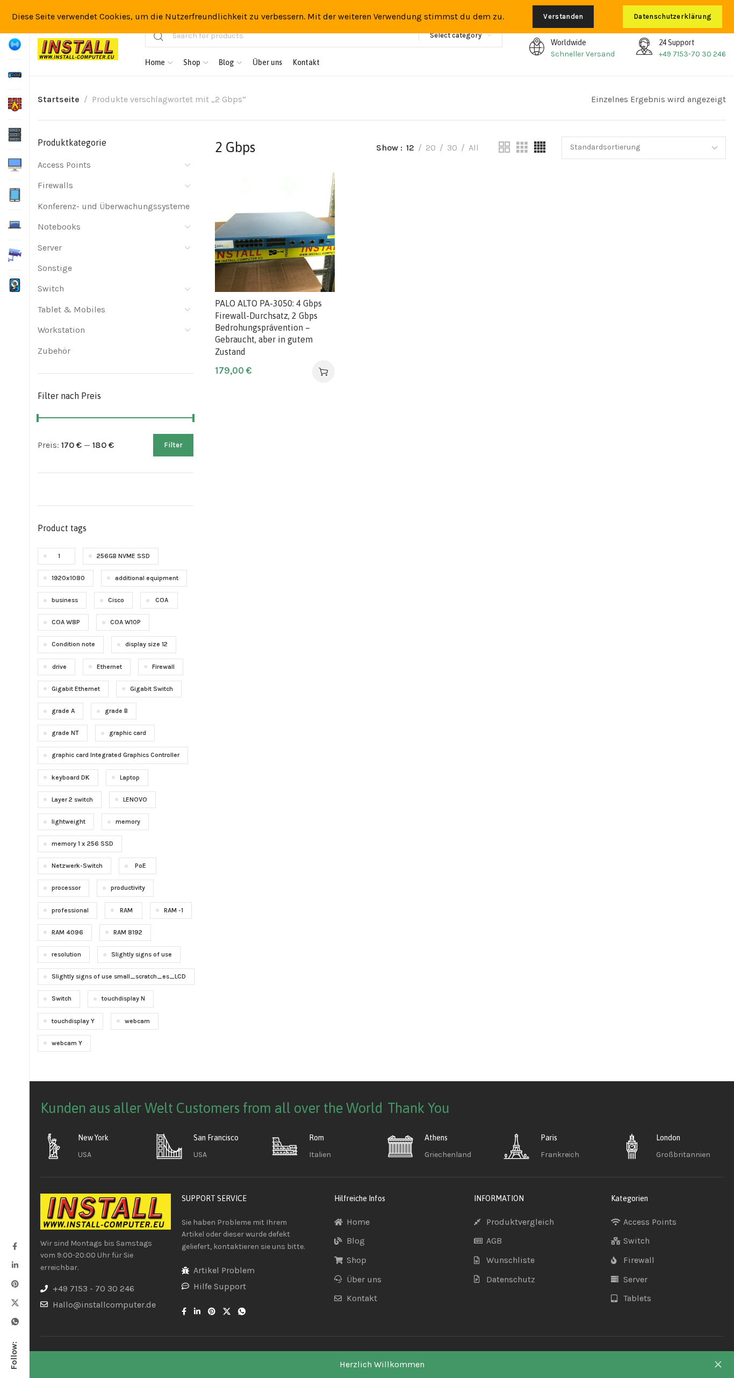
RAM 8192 (127, 932)
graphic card (127, 733)
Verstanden (563, 16)
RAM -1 (173, 910)
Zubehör (54, 351)
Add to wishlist (315, 191)
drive (59, 666)
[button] (323, 371)
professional (70, 910)
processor (66, 887)
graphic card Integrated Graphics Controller (115, 755)
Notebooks (59, 227)
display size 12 (146, 644)
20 (431, 147)
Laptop (130, 777)
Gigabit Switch (151, 688)
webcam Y (67, 1043)
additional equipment (146, 578)
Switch (51, 288)
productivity (128, 887)
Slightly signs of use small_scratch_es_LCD (119, 976)
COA (161, 600)
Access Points (64, 165)
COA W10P (125, 622)
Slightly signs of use (141, 954)
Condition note (73, 644)
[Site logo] (78, 49)
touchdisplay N (123, 998)
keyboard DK (71, 777)
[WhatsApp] (14, 1321)
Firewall (163, 666)
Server (50, 247)
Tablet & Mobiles (71, 309)
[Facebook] (14, 1246)
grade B (116, 711)
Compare (315, 218)
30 (452, 147)
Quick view (315, 244)
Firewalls (55, 185)
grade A (63, 711)
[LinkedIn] (14, 1265)
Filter (173, 445)
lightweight (68, 821)
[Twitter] (14, 1302)
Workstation (61, 330)
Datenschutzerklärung (672, 16)
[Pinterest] (14, 1283)
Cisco (116, 600)
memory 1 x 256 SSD (82, 843)
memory (128, 821)
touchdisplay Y (73, 1021)
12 (410, 147)
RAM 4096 (67, 932)
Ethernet (109, 666)
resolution (66, 954)
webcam (137, 1021)
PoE (140, 865)
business (65, 600)
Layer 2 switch (72, 799)
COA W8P (66, 622)
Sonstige (55, 268)
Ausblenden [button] (718, 1364)
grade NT (65, 733)
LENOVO (135, 799)
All (474, 147)
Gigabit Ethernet (76, 688)
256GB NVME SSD (123, 556)
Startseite (59, 99)
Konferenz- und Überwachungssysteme (114, 206)
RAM (126, 910)
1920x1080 (68, 578)
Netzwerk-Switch (77, 865)
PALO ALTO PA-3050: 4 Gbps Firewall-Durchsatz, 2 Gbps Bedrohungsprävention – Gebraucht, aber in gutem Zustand (268, 327)
